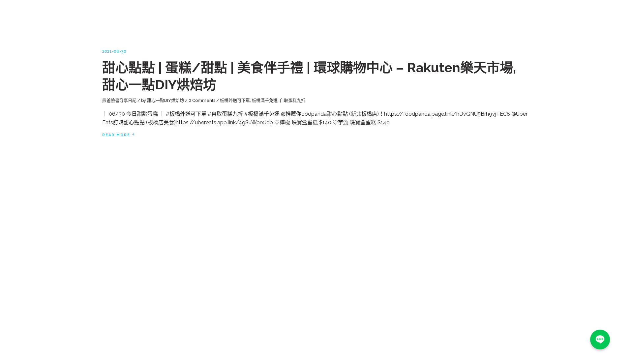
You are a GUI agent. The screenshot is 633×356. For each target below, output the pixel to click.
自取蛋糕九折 (292, 100)
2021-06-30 (114, 51)
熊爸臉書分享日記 (119, 100)
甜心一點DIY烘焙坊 (165, 100)
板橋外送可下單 (235, 100)
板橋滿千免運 (265, 100)
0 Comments (202, 100)
